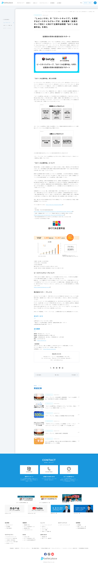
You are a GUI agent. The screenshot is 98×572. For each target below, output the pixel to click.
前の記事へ (39, 374)
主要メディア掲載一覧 (7, 25)
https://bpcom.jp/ (41, 340)
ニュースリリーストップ (47, 525)
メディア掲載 (44, 529)
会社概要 (8, 526)
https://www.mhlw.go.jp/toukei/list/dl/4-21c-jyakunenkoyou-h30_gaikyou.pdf (53, 211)
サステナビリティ (9, 534)
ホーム (43, 11)
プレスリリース (45, 528)
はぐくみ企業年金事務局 (29, 540)
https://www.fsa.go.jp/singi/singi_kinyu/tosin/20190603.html (49, 215)
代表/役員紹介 (9, 528)
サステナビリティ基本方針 (11, 538)
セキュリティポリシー (56, 548)
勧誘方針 (17, 548)
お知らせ (43, 526)
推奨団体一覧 (26, 528)
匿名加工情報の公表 (46, 548)
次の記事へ (74, 374)
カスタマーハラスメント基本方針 (70, 548)
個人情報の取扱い (36, 548)
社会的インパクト (9, 543)
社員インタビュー (81, 526)
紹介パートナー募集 (46, 538)
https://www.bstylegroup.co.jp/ (42, 287)
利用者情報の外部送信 (83, 548)
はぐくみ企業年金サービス (29, 526)
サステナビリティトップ (11, 536)
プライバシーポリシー (25, 548)
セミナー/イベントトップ (65, 525)
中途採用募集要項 (81, 528)
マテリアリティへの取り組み (12, 541)
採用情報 (79, 525)
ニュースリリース (6, 22)
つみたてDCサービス (28, 529)
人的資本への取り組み (10, 540)
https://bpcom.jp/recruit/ (49, 349)
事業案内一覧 (26, 525)
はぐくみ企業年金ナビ (28, 538)
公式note (26, 536)
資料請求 (43, 536)
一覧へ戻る (56, 374)
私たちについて (9, 525)
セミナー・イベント (7, 28)
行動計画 (11, 548)
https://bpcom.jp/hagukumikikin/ (54, 204)
